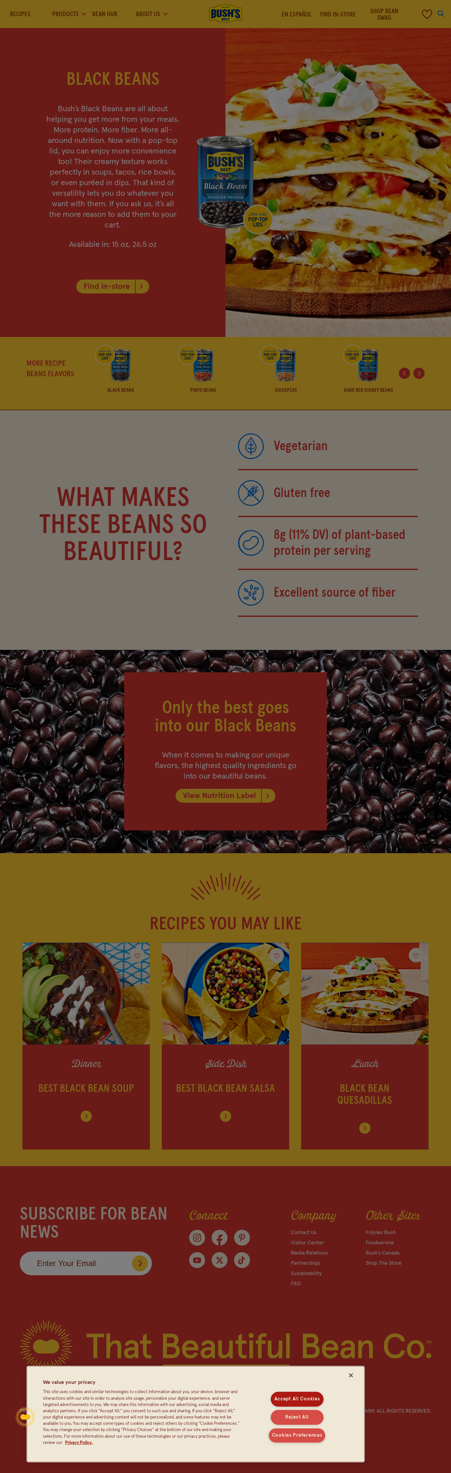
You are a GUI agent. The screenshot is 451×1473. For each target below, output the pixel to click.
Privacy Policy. (79, 1443)
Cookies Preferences (297, 1435)
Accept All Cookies (297, 1399)
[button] (25, 1416)
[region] (195, 1414)
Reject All (296, 1417)
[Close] (351, 1375)
